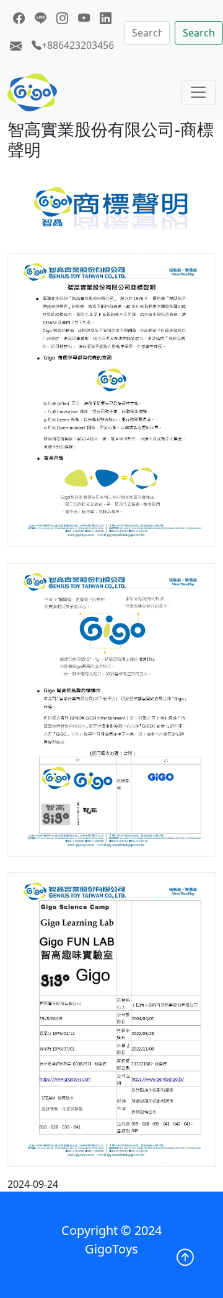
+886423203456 (78, 45)
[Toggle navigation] (198, 92)
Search (199, 33)
